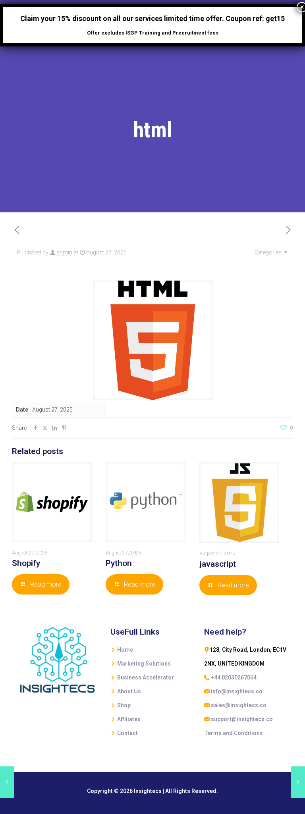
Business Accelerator (145, 677)
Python (119, 563)
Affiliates (129, 719)
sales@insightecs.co (238, 705)
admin (64, 252)
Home (125, 650)
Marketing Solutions (144, 663)
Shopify (26, 563)
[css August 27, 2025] (298, 782)
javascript (217, 564)
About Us (129, 691)
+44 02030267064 (234, 677)
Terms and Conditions (233, 733)
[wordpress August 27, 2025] (7, 782)
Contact (127, 733)
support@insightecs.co (242, 719)
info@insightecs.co (237, 691)
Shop (124, 705)
